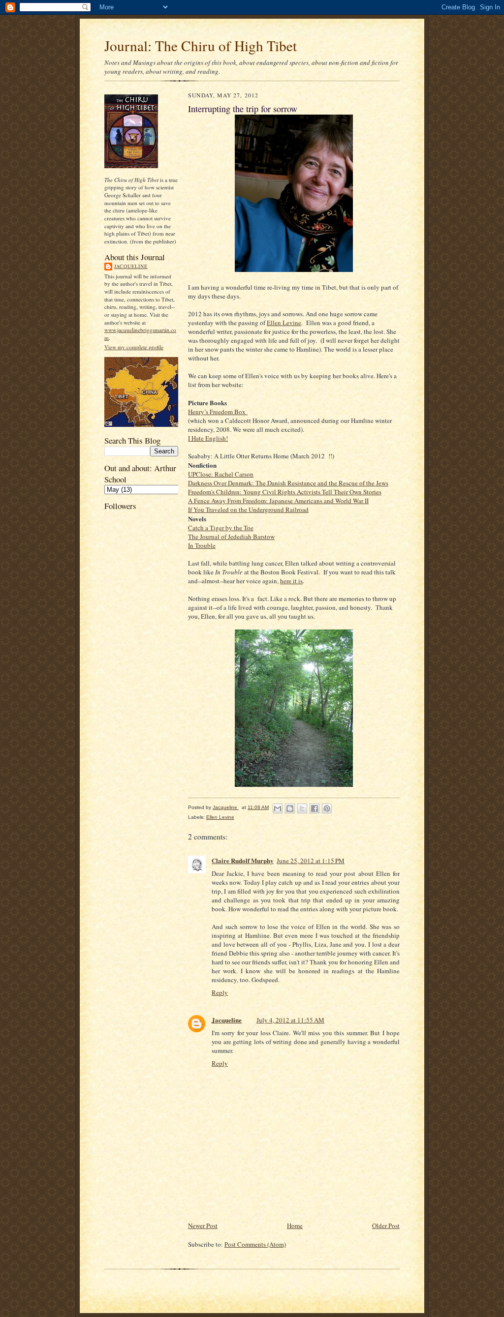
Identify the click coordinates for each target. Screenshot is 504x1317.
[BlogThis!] (290, 808)
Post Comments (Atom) (255, 1244)
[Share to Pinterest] (327, 808)
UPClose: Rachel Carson (220, 474)
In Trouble (202, 545)
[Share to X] (302, 808)
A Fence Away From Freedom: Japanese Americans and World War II (278, 500)
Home (295, 1225)
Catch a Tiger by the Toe (220, 527)
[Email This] (278, 808)
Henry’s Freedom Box (218, 411)
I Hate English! (208, 438)
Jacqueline (131, 266)
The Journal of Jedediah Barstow (231, 536)
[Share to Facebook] (314, 808)
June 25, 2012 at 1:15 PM (311, 860)
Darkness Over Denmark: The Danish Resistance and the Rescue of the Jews (288, 483)
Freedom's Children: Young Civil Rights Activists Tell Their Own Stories (284, 491)
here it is (291, 580)
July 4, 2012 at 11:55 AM (290, 1020)
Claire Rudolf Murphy (243, 860)
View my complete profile (133, 347)
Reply (220, 992)
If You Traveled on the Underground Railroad (248, 509)
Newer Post (203, 1225)
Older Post (386, 1225)
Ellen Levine (284, 322)
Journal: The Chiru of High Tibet (200, 45)
